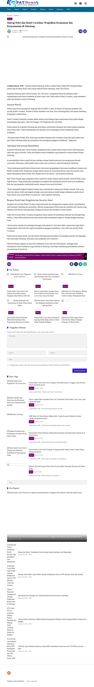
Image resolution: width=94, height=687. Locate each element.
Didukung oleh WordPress (15, 681)
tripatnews (15, 30)
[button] (75, 3)
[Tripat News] (22, 3)
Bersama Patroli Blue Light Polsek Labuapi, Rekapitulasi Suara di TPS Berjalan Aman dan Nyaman (50, 574)
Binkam (10, 19)
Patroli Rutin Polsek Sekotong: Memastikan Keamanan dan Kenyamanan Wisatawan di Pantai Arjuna (18, 320)
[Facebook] (71, 264)
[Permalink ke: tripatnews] (9, 31)
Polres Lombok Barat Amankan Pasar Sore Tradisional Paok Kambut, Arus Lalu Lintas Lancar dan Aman (46, 293)
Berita (64, 312)
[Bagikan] (85, 31)
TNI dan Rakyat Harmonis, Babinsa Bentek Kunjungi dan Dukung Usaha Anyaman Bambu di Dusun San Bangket (52, 620)
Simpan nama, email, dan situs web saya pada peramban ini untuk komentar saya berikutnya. (40, 365)
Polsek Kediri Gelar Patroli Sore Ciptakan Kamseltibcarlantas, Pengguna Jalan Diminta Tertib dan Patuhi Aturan (18, 293)
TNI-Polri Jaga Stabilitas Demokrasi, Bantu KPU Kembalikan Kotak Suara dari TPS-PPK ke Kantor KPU (51, 648)
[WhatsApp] (85, 264)
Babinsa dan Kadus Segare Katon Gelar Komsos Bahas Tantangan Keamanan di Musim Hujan (72, 320)
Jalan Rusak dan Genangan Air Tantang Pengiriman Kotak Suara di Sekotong (43, 595)
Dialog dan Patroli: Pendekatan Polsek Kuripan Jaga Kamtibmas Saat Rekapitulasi (44, 552)
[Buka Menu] (80, 3)
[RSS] (9, 673)
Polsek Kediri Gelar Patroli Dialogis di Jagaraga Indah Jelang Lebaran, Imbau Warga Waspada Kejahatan (46, 320)
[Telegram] (80, 264)
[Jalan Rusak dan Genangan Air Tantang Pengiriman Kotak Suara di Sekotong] (11, 596)
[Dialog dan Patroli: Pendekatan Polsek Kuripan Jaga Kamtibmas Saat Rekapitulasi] (11, 553)
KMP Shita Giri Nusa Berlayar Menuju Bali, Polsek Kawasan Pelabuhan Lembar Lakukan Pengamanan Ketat (74, 293)
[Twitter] (76, 264)
